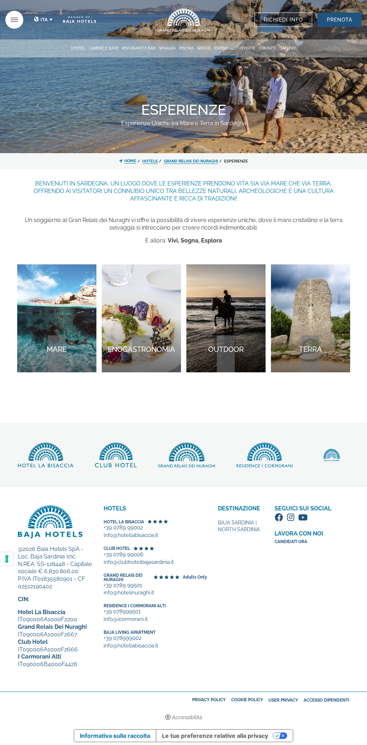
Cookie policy (247, 699)
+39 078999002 (123, 638)
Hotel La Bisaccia (124, 521)
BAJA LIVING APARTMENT (130, 632)
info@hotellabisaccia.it (131, 535)
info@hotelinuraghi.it (129, 592)
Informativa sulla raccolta (115, 735)
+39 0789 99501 (123, 585)
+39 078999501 (122, 611)
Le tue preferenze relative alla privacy (215, 735)
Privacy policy (209, 699)
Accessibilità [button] (187, 717)
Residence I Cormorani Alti (135, 605)
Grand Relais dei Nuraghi (123, 577)
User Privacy (283, 700)
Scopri (183, 20)
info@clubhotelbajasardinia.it (139, 562)
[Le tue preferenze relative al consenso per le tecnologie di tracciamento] (7, 559)
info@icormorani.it (126, 619)
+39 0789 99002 (123, 528)
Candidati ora (291, 541)
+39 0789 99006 (123, 554)
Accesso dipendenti (326, 700)
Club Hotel (117, 548)
